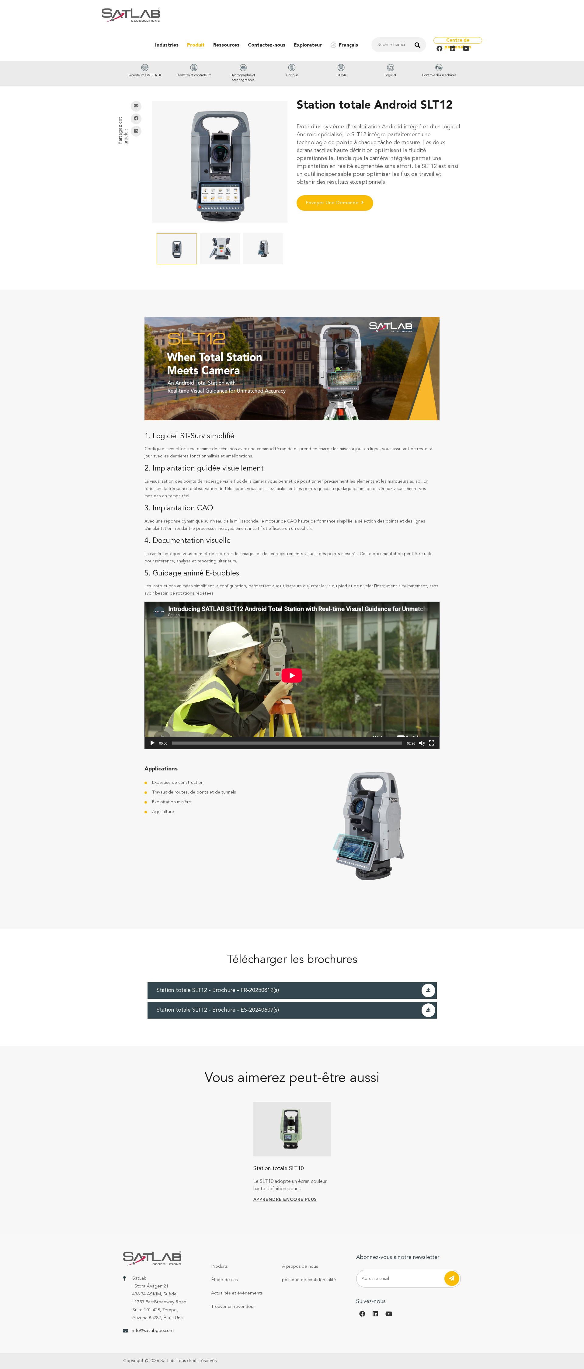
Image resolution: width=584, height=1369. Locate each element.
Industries (167, 45)
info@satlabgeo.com (153, 1331)
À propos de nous (300, 1266)
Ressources (226, 45)
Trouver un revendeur (233, 1307)
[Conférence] (152, 743)
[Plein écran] (432, 743)
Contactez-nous (266, 45)
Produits (219, 1266)
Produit (196, 45)
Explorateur (308, 45)
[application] (292, 675)
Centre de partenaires (457, 41)
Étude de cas (224, 1280)
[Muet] (422, 743)
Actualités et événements (236, 1293)
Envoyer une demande (332, 203)
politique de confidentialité (309, 1280)
